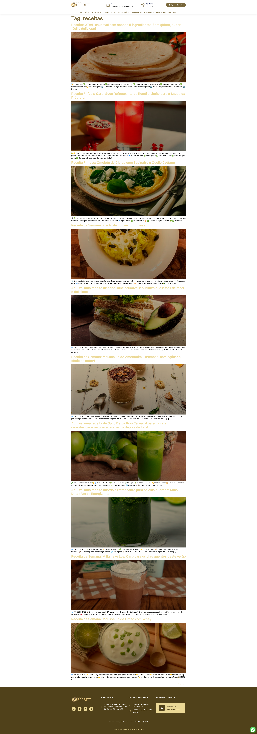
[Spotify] (91, 709)
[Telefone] (143, 5)
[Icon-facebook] (79, 709)
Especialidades (161, 12)
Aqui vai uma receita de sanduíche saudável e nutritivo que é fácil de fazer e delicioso (128, 290)
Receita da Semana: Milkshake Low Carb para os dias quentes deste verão (128, 556)
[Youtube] (85, 709)
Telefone (149, 4)
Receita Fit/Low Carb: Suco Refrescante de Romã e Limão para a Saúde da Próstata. (128, 95)
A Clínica (86, 12)
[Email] (108, 5)
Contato (175, 12)
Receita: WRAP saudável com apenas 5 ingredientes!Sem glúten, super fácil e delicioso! (126, 27)
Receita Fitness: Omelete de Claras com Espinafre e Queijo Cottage (123, 163)
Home (80, 12)
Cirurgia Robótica (123, 12)
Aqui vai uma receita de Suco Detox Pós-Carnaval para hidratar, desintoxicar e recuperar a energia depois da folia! (119, 425)
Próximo (182, 684)
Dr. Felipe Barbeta (97, 12)
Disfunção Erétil (137, 12)
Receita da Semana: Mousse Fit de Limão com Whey (111, 619)
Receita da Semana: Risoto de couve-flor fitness (108, 225)
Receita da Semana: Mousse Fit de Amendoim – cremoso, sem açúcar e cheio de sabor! (126, 359)
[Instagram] (74, 709)
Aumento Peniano (110, 12)
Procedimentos (149, 12)
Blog (169, 12)
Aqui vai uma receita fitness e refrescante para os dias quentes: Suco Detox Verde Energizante (124, 492)
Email (113, 4)
